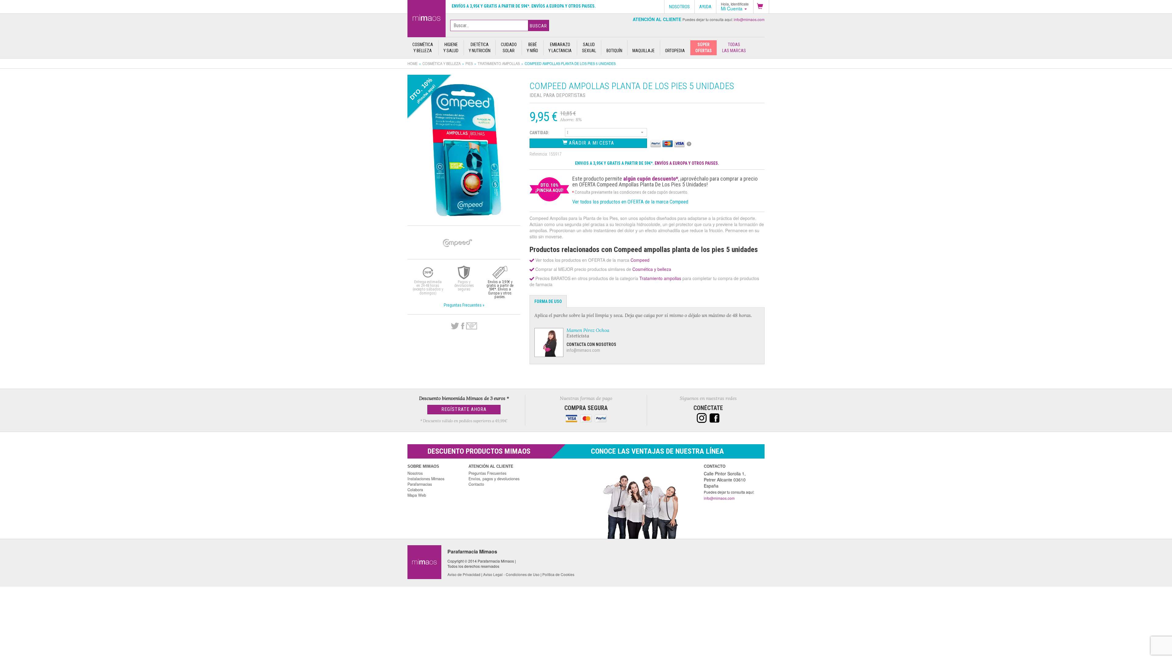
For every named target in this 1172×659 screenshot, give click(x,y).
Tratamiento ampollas (499, 63)
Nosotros (415, 473)
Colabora (415, 489)
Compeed (640, 260)
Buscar (538, 26)
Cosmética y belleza (441, 63)
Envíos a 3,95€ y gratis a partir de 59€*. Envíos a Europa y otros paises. (524, 6)
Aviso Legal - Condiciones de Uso (511, 574)
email (471, 326)
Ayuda (705, 6)
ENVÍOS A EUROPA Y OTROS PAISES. (687, 163)
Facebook (462, 326)
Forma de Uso (548, 301)
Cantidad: (539, 132)
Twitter (455, 326)
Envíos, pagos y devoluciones (493, 478)
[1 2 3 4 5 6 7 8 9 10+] (606, 133)
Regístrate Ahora (464, 409)
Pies (469, 63)
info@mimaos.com (749, 19)
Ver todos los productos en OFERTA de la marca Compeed (630, 202)
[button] (761, 6)
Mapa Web (416, 495)
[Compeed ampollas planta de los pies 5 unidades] (426, 17)
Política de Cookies (558, 574)
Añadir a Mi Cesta (590, 143)
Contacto (476, 484)
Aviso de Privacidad (463, 574)
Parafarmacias (419, 484)
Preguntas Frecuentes (487, 473)
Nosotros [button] (679, 6)
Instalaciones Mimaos (425, 478)
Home (412, 63)
